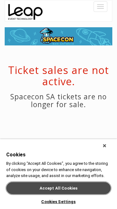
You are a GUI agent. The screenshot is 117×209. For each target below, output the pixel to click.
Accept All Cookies (58, 188)
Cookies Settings (58, 201)
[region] (58, 174)
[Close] (104, 146)
